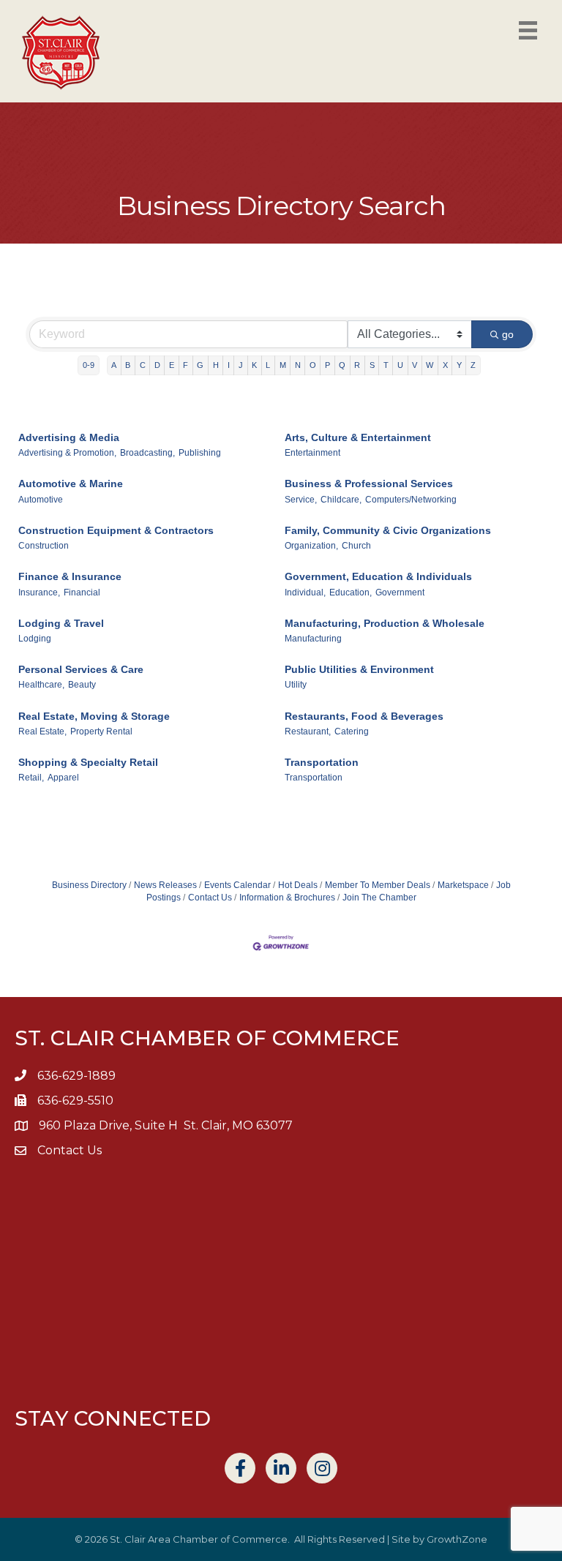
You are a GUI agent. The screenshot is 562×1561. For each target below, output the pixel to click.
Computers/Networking (411, 499)
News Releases (165, 885)
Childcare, (341, 499)
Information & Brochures (287, 897)
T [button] (386, 365)
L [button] (268, 365)
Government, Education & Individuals (378, 576)
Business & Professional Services (369, 483)
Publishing (200, 453)
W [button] (429, 365)
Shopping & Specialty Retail (88, 762)
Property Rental (101, 731)
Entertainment (312, 453)
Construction (43, 546)
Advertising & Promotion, (67, 453)
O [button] (313, 365)
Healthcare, (41, 685)
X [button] (445, 365)
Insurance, (39, 592)
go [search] (508, 334)
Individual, (305, 592)
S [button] (372, 365)
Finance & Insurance (69, 576)
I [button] (229, 365)
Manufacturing (313, 638)
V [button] (414, 365)
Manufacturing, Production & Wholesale (384, 623)
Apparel (63, 777)
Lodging (34, 638)
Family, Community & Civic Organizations (388, 530)
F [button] (185, 365)
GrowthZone (457, 1539)
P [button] (327, 365)
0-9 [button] (88, 365)
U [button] (400, 365)
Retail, (31, 777)
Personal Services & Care (80, 669)
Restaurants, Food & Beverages (364, 716)
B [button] (127, 365)
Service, (301, 499)
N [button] (298, 365)
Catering (351, 731)
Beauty (82, 685)
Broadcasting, (147, 453)
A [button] (113, 365)
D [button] (157, 365)
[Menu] (528, 30)
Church (356, 546)
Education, (350, 592)
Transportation (322, 762)
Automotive (40, 499)
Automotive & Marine (70, 483)
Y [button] (459, 365)
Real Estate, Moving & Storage (94, 716)
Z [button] (473, 365)
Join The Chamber (379, 897)
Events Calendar (237, 885)
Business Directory (89, 885)
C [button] (143, 365)
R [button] (357, 365)
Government (399, 592)
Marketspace (463, 885)
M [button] (283, 365)
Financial (82, 592)
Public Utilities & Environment (359, 669)
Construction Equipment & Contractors (116, 530)
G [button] (200, 365)
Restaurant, (308, 731)
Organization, (311, 546)
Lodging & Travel (61, 623)
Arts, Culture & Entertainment (358, 437)
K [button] (254, 365)
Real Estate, (42, 731)
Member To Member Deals (377, 885)
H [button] (216, 365)
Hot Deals (298, 885)
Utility (296, 685)
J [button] (241, 365)
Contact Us (210, 897)
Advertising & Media (68, 437)
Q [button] (342, 365)
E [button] (171, 365)
